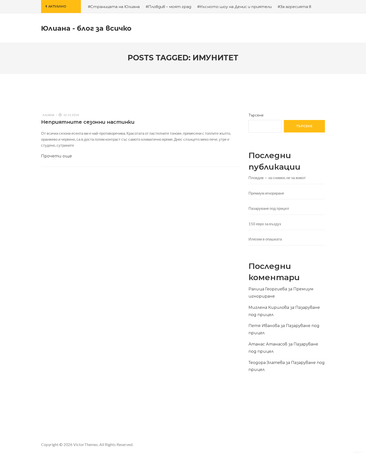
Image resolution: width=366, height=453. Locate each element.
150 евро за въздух (264, 224)
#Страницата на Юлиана (114, 6)
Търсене (256, 115)
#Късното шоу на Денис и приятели (234, 6)
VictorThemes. (86, 444)
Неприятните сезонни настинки (87, 122)
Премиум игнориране (266, 193)
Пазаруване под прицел (268, 208)
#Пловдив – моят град (168, 6)
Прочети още (56, 156)
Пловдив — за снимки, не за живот (277, 177)
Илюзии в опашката (265, 239)
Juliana (48, 115)
